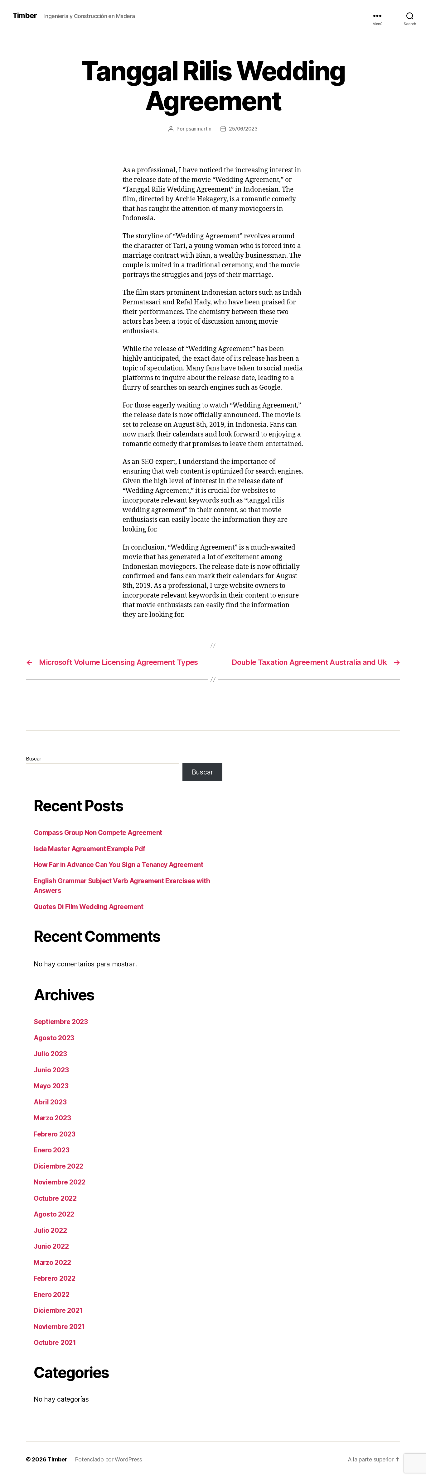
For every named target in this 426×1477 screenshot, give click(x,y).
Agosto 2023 (54, 1038)
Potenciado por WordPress (109, 1459)
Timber (24, 15)
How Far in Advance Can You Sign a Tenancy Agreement (118, 865)
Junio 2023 (51, 1070)
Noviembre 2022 (59, 1182)
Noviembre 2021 (59, 1327)
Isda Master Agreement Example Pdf (89, 849)
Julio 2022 (50, 1230)
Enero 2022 (51, 1294)
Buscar (33, 758)
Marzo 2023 (52, 1118)
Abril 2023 (50, 1102)
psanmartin (198, 129)
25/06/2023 (243, 129)
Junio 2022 (51, 1246)
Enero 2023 (51, 1150)
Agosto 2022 (54, 1214)
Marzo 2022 (52, 1262)
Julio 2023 (50, 1054)
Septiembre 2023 (61, 1022)
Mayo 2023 (51, 1086)
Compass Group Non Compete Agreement (98, 832)
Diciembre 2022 (58, 1166)
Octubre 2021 (55, 1342)
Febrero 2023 (54, 1134)
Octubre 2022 (55, 1198)
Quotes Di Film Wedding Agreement (88, 907)
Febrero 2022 (54, 1278)
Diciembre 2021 (58, 1310)
